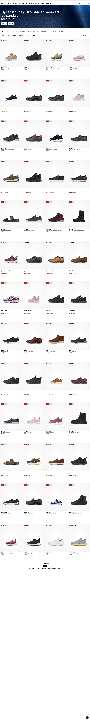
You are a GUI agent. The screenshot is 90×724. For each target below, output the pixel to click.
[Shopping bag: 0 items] (88, 3)
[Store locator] (84, 3)
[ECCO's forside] (3, 3)
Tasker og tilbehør (31, 3)
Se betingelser (3, 19)
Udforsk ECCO (42, 3)
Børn (19, 3)
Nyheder (9, 3)
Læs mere (58, 568)
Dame (13, 3)
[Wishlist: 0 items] (86, 3)
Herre (16, 3)
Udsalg (37, 3)
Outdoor (23, 3)
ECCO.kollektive (48, 3)
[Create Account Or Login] (81, 3)
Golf (26, 3)
